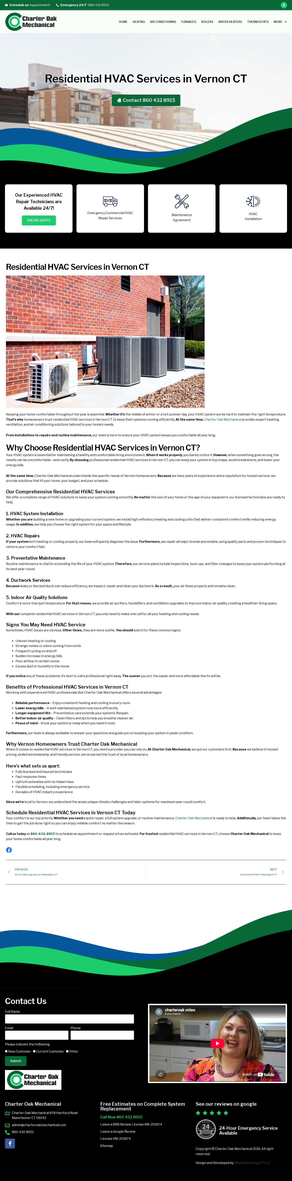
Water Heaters (230, 21)
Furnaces (188, 21)
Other (73, 1051)
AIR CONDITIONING (163, 21)
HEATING (139, 21)
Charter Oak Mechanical (222, 419)
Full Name (12, 1012)
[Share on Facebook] (9, 850)
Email (9, 1028)
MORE (278, 21)
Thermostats (258, 21)
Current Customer (50, 1051)
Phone (76, 1028)
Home (123, 21)
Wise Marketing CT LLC (252, 1163)
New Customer (19, 1051)
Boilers (207, 21)
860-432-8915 (42, 834)
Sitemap (106, 1146)
